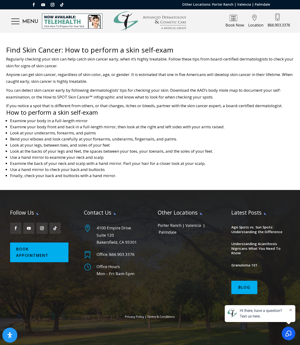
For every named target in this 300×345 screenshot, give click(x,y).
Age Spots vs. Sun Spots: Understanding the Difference (256, 229)
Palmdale (262, 4)
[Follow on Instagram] (52, 4)
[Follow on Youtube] (43, 4)
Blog (244, 287)
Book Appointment (32, 252)
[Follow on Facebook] (34, 4)
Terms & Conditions (161, 317)
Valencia (244, 4)
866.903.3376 (122, 254)
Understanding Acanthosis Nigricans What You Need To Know (256, 248)
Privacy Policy (134, 317)
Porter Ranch (222, 4)
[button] (24, 22)
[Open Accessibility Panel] (9, 335)
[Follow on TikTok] (62, 4)
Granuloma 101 (244, 265)
